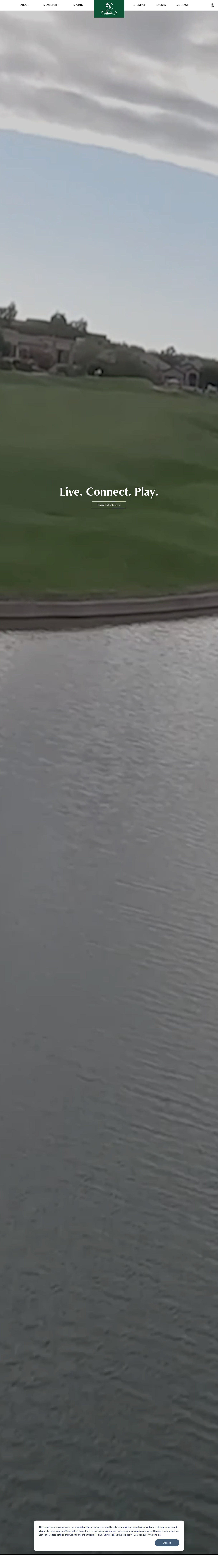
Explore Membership (109, 505)
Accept (167, 1542)
